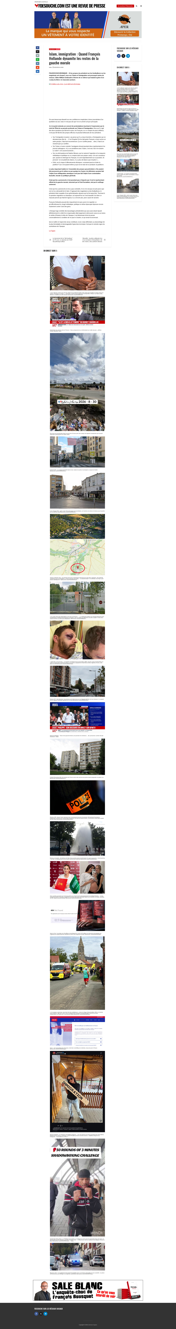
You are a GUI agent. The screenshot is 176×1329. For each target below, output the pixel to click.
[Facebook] (119, 56)
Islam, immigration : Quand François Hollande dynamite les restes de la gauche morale (74, 58)
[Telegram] (128, 56)
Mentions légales (93, 1325)
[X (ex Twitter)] (123, 56)
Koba (50, 67)
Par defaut (52, 49)
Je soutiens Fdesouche (125, 6)
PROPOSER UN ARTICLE (41, 2)
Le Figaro (52, 231)
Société (58, 49)
